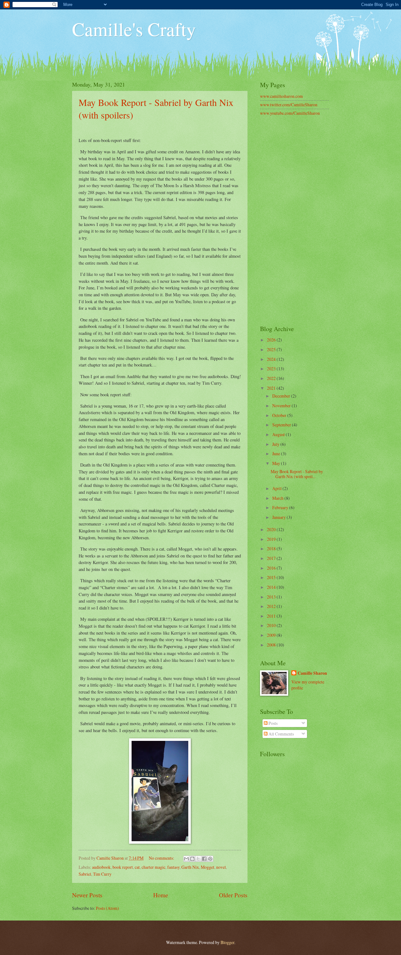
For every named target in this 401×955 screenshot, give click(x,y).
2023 (272, 369)
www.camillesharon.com (281, 96)
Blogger (227, 942)
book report (122, 867)
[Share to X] (198, 859)
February (280, 507)
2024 (272, 359)
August (279, 434)
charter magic (153, 867)
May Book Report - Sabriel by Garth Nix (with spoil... (297, 474)
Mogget (207, 867)
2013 (272, 597)
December (281, 396)
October (279, 415)
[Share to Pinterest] (210, 859)
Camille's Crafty (134, 28)
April (277, 488)
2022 (272, 378)
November (282, 406)
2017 (272, 558)
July (276, 444)
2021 (272, 388)
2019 (272, 539)
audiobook (101, 867)
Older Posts (233, 895)
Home (160, 895)
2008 (272, 645)
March (278, 498)
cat (137, 867)
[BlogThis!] (192, 859)
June (276, 453)
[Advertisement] (294, 221)
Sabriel (85, 874)
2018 (272, 548)
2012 (272, 606)
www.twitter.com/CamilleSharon (288, 105)
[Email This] (186, 859)
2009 (272, 635)
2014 (272, 587)
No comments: (162, 858)
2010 (272, 625)
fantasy (173, 867)
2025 (272, 349)
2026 (272, 340)
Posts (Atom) (107, 908)
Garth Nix (190, 867)
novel (221, 867)
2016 (272, 568)
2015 (272, 577)
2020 (272, 529)
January (279, 517)
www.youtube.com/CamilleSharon (290, 113)
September (282, 425)
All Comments (281, 734)
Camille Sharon (312, 673)
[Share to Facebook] (204, 859)
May (276, 463)
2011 (272, 616)
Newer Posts (87, 895)
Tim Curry (102, 874)
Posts (273, 723)
